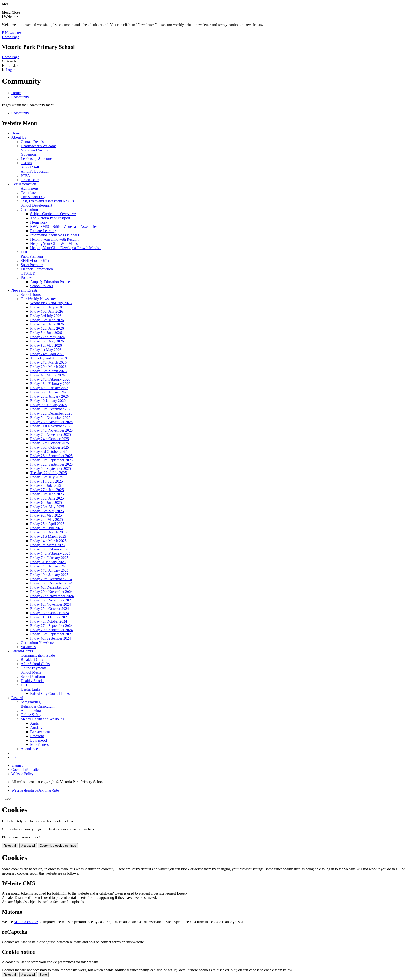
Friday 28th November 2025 (51, 422)
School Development (36, 205)
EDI (24, 252)
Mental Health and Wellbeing (42, 719)
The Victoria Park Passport (50, 218)
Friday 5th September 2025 (50, 469)
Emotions (37, 736)
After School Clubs (35, 664)
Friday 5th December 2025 (50, 418)
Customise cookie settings (58, 845)
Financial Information (37, 269)
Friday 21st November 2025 (51, 426)
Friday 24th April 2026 (47, 354)
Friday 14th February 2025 (50, 553)
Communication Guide (38, 655)
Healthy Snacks (32, 681)
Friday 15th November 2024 (51, 600)
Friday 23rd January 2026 (49, 396)
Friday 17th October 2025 (49, 443)
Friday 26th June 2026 (47, 320)
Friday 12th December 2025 (51, 413)
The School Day (33, 197)
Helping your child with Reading (54, 239)
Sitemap (17, 765)
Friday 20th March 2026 (48, 367)
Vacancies (28, 647)
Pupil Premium (32, 256)
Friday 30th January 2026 (49, 392)
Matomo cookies (26, 922)
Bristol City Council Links (50, 694)
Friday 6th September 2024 (50, 638)
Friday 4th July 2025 (45, 485)
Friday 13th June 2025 (47, 498)
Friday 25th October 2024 (49, 609)
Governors (29, 154)
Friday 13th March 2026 (48, 371)
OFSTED (28, 273)
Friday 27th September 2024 (51, 626)
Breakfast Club (32, 660)
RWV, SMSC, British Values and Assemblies (63, 227)
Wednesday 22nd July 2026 (51, 303)
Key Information (23, 184)
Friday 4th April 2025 (46, 528)
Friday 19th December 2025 (51, 409)
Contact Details (32, 142)
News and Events (24, 290)
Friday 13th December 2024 (51, 583)
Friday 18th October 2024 (49, 613)
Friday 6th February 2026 (49, 388)
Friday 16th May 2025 (47, 511)
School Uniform (33, 677)
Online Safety (31, 715)
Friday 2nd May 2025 (46, 519)
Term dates (29, 193)
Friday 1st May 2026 (45, 350)
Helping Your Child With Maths (54, 244)
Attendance (29, 749)
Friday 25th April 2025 (47, 524)
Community (20, 97)
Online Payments (33, 668)
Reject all (10, 845)
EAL (24, 685)
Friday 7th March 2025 (47, 545)
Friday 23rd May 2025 (47, 507)
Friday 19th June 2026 (47, 324)
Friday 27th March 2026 (48, 362)
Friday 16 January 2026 (48, 401)
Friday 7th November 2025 (50, 435)
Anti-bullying (31, 710)
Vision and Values (34, 150)
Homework (38, 222)
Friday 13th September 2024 (51, 634)
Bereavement (40, 732)
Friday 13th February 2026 (50, 384)
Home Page (10, 37)
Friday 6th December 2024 (50, 587)
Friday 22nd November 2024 (52, 596)
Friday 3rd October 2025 (48, 452)
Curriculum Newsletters (38, 643)
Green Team (30, 180)
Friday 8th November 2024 (50, 604)
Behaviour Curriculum (37, 706)
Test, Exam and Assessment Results (47, 201)
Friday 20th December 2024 (51, 579)
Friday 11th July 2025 (46, 481)
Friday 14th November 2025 (51, 430)
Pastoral (17, 698)
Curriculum (29, 210)
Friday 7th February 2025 (49, 558)
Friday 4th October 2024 (48, 621)
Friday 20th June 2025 (47, 494)
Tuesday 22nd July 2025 (48, 473)
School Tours (31, 294)
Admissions (29, 188)
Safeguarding (31, 702)
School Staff (30, 167)
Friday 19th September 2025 (51, 460)
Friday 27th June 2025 (47, 490)
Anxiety (36, 727)
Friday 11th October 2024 (49, 617)
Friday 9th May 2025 (46, 515)
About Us (18, 137)
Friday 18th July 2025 (46, 477)
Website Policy (22, 774)
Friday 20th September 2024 (51, 630)
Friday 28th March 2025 (48, 532)
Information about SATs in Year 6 (55, 235)
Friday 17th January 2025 (49, 570)
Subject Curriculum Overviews (53, 214)
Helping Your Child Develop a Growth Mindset (65, 248)
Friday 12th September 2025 (51, 464)
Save (43, 974)
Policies (26, 277)
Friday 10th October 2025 (49, 447)
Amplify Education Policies (50, 282)
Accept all (28, 845)
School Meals (31, 672)
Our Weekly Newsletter (38, 299)
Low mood (38, 740)
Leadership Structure (36, 159)
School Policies (41, 286)
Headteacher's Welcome (38, 146)
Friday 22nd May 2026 (47, 337)
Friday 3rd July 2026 (45, 316)
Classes (26, 163)
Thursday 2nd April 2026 (49, 358)
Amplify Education (35, 171)
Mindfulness (39, 744)
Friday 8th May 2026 (46, 345)
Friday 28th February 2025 (50, 549)
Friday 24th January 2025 (49, 566)
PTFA (25, 176)
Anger (35, 723)
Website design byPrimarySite (35, 790)
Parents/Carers (22, 651)
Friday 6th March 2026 (47, 375)
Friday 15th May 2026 (47, 341)
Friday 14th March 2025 (48, 541)
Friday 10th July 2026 (46, 311)
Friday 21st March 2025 (48, 536)
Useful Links (30, 689)
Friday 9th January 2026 (48, 405)
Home (16, 93)
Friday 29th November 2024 (51, 592)
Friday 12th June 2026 (47, 328)
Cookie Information (26, 769)
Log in (11, 70)
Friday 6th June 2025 (46, 502)
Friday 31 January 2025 (48, 562)
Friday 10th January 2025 (49, 575)
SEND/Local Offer (35, 260)
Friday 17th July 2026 (46, 307)
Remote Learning (43, 231)
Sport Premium (32, 265)
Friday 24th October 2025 (49, 439)
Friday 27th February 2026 (50, 379)
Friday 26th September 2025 (51, 456)
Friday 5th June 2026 (46, 333)
